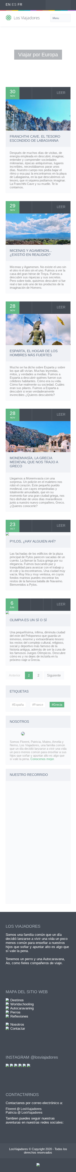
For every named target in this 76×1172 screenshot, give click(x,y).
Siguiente (54, 675)
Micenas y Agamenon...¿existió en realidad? (31, 253)
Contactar (17, 1028)
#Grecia (57, 704)
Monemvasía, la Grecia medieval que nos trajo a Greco (34, 462)
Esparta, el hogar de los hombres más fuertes (34, 353)
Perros (15, 1012)
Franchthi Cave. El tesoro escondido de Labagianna (35, 139)
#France (37, 704)
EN (8, 4)
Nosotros (17, 1024)
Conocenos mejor (42, 759)
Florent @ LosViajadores (24, 1109)
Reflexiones (19, 1016)
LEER (61, 92)
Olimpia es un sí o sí (28, 620)
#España (18, 704)
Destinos (17, 1000)
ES (14, 4)
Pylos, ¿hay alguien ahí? (33, 541)
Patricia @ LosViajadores (24, 1112)
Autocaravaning (22, 1008)
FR (20, 4)
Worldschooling (22, 1004)
